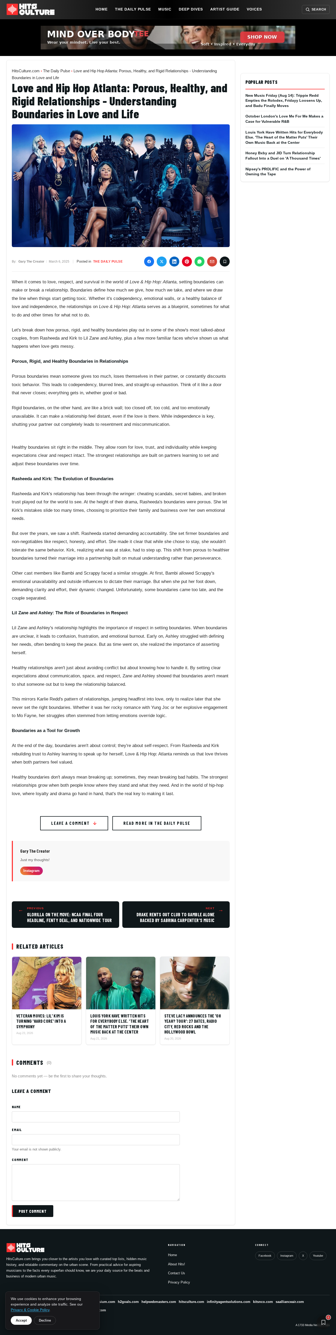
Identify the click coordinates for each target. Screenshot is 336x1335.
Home (102, 9)
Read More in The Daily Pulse (156, 823)
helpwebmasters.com (158, 1302)
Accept (21, 1320)
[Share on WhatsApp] (199, 262)
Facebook (265, 1255)
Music (164, 9)
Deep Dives (191, 9)
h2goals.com (128, 1302)
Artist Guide (224, 9)
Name (16, 1106)
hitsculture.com (191, 1302)
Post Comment (33, 1211)
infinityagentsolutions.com (228, 1302)
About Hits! (176, 1264)
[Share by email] (212, 262)
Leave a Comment (70, 823)
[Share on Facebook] (149, 262)
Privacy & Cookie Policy (30, 1310)
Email (17, 1129)
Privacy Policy (179, 1282)
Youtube (318, 1255)
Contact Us (176, 1273)
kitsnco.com (263, 1302)
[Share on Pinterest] (187, 262)
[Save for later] (225, 262)
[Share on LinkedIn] (174, 262)
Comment (20, 1159)
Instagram (31, 871)
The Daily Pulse (133, 9)
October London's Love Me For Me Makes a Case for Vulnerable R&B (284, 119)
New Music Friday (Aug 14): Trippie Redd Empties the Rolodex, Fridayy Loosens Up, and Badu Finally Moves (283, 100)
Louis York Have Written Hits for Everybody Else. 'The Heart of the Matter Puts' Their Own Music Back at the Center (284, 137)
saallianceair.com (290, 1302)
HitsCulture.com (26, 71)
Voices (254, 9)
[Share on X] (162, 262)
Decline (45, 1320)
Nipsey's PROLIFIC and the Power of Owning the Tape (278, 171)
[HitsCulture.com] (31, 9)
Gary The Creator (35, 850)
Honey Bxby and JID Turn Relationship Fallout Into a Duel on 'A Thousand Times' (283, 155)
